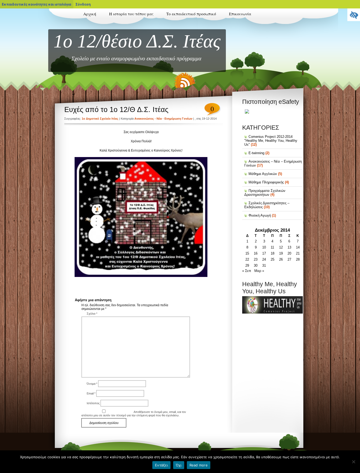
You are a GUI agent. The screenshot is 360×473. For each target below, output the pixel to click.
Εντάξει (161, 465)
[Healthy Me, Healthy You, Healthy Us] (272, 312)
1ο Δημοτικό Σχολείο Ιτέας (100, 118)
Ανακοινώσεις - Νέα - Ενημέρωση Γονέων (163, 118)
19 (281, 253)
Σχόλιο (92, 313)
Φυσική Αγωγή (260, 215)
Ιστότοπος (93, 403)
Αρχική (89, 13)
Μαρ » (259, 271)
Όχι (179, 465)
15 (247, 253)
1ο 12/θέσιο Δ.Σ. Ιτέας (137, 41)
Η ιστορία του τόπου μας (131, 13)
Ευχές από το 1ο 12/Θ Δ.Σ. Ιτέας (116, 110)
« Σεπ (246, 271)
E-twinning (256, 153)
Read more (198, 465)
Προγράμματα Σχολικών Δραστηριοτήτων (264, 193)
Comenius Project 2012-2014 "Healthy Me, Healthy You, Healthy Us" (270, 141)
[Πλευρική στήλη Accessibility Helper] (353, 14)
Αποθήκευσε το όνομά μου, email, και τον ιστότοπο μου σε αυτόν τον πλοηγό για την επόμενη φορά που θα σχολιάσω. (133, 413)
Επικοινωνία (240, 13)
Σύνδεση (83, 4)
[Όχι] (353, 461)
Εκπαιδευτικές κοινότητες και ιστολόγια (36, 4)
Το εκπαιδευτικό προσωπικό (191, 13)
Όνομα (92, 383)
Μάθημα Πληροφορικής (266, 182)
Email (91, 393)
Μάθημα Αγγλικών (263, 174)
